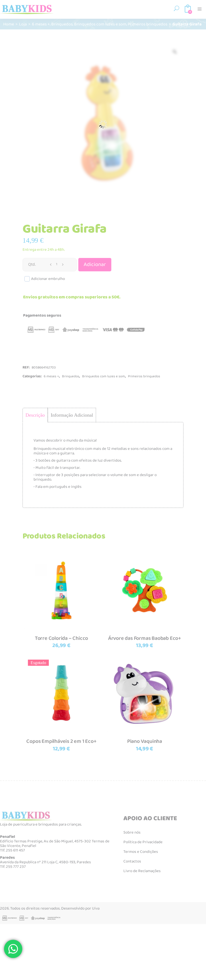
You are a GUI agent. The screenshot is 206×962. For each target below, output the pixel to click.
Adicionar (95, 264)
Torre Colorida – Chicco (61, 638)
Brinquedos (62, 24)
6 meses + (41, 24)
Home (8, 24)
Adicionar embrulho (48, 279)
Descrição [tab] (35, 415)
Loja (23, 24)
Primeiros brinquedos (147, 24)
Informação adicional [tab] (72, 415)
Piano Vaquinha (144, 741)
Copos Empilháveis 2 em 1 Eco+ (61, 741)
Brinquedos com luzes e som (100, 24)
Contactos (132, 861)
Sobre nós (132, 832)
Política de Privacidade (143, 842)
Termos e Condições (140, 852)
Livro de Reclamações (142, 871)
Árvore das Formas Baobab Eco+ (144, 638)
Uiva (96, 908)
